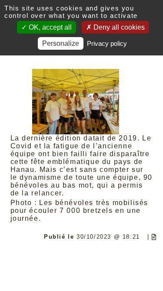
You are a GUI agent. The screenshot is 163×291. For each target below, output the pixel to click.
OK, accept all (49, 27)
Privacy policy (107, 43)
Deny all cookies (118, 27)
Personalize (60, 43)
